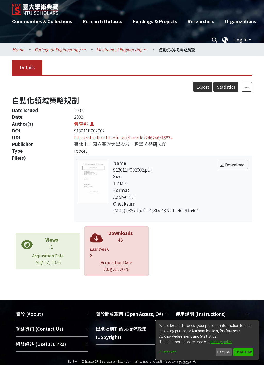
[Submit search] (214, 40)
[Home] (127, 7)
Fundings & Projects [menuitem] (155, 21)
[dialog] (207, 340)
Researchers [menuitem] (200, 21)
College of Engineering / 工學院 (60, 49)
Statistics (226, 87)
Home (18, 49)
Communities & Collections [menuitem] (42, 21)
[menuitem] (225, 39)
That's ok (243, 351)
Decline (223, 351)
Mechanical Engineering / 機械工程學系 (122, 49)
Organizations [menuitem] (240, 21)
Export (202, 87)
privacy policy (221, 341)
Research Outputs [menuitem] (102, 21)
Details (27, 67)
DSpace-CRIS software (98, 361)
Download (234, 165)
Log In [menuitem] (241, 39)
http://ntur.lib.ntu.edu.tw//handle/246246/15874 (123, 137)
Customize (168, 351)
